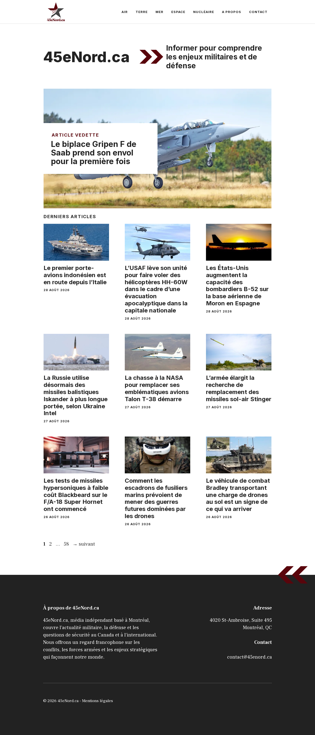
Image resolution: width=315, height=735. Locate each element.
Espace (178, 12)
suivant (84, 544)
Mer (159, 12)
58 (66, 544)
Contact (258, 12)
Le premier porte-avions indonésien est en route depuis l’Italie (75, 275)
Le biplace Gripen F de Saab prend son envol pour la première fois (93, 152)
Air (125, 12)
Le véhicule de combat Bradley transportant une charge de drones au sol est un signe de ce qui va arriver (238, 494)
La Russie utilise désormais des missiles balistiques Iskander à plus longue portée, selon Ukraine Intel (76, 395)
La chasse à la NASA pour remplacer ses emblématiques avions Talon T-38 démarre (157, 388)
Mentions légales (97, 701)
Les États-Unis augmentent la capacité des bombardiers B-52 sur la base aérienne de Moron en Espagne (237, 285)
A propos (231, 12)
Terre (142, 12)
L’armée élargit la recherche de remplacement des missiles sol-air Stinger (238, 388)
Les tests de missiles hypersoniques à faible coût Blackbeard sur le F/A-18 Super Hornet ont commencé (76, 494)
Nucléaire (203, 12)
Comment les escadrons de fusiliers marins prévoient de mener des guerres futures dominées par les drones (156, 498)
